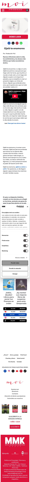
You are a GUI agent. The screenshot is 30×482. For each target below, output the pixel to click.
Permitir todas (15, 263)
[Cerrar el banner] (27, 206)
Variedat (19, 361)
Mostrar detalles (20, 257)
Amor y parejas (14, 355)
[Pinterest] (21, 371)
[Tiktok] (25, 371)
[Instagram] (9, 371)
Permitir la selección (15, 268)
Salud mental (20, 358)
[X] (13, 43)
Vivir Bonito (11, 361)
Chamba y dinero (10, 358)
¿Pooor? (6, 355)
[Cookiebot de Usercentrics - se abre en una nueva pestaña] (17, 207)
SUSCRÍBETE (15, 427)
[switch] (25, 240)
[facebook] (9, 43)
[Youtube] (17, 371)
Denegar (15, 274)
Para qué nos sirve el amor (16, 123)
